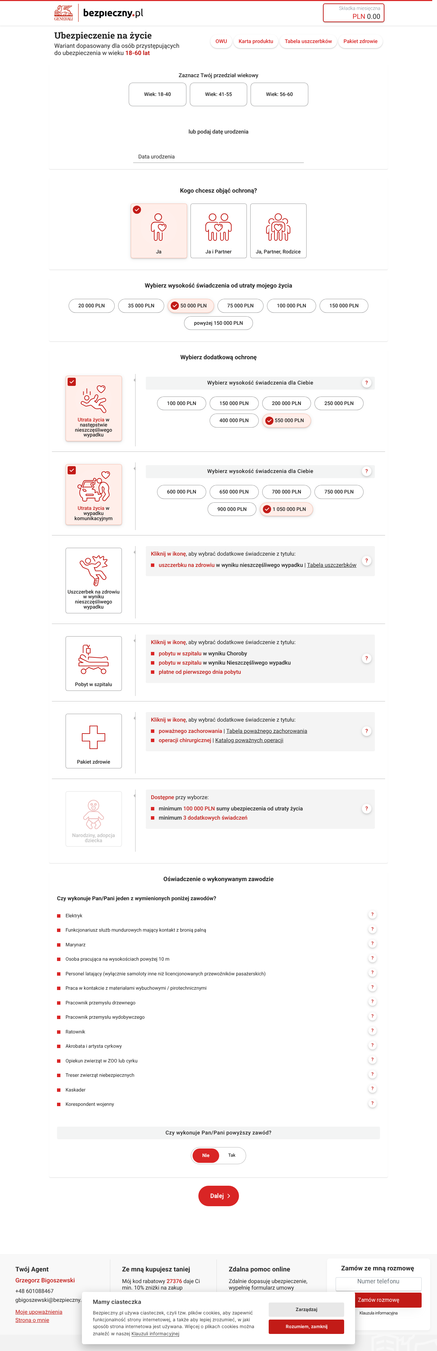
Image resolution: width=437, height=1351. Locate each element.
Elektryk (219, 915)
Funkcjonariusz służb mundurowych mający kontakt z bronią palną (219, 930)
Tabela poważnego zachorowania (266, 731)
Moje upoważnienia (38, 1312)
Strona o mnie (32, 1320)
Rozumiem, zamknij (306, 1326)
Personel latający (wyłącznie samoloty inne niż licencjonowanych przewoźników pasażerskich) (219, 973)
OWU (221, 41)
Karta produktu (256, 41)
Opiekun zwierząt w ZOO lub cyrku (219, 1060)
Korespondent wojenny (219, 1104)
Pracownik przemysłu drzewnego (219, 1002)
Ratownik (219, 1031)
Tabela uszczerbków (308, 41)
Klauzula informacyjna (379, 1313)
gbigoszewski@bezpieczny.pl (50, 1300)
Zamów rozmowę (378, 1300)
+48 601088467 (34, 1291)
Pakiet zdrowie (360, 41)
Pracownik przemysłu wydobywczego (219, 1017)
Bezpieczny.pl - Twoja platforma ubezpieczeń (98, 13)
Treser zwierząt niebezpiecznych (219, 1075)
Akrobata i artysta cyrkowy (219, 1046)
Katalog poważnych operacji (249, 740)
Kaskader (219, 1089)
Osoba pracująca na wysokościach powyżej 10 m (219, 959)
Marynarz (219, 944)
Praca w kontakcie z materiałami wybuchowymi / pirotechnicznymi (219, 988)
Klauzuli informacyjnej (155, 1333)
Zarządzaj (306, 1309)
